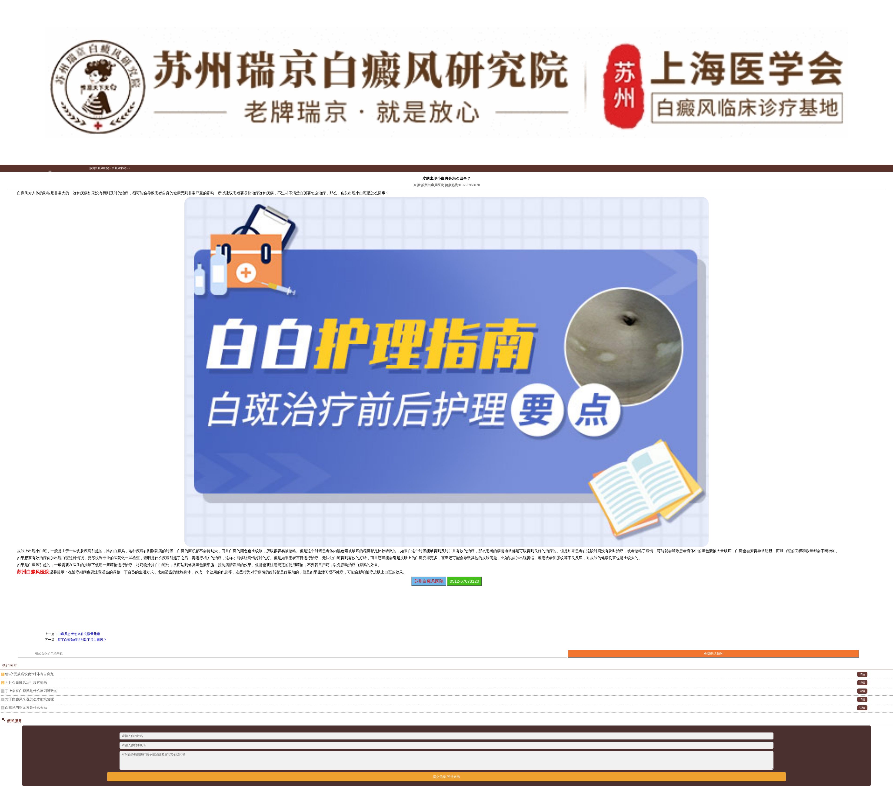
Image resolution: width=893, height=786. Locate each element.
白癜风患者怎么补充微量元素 (79, 634)
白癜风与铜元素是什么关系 (26, 707)
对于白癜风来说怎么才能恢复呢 (29, 699)
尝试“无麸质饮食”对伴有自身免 (29, 674)
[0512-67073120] (446, 137)
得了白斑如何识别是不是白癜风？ (82, 640)
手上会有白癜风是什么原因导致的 (31, 691)
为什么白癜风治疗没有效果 (26, 682)
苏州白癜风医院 (99, 168)
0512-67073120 (469, 185)
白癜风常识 (119, 168)
